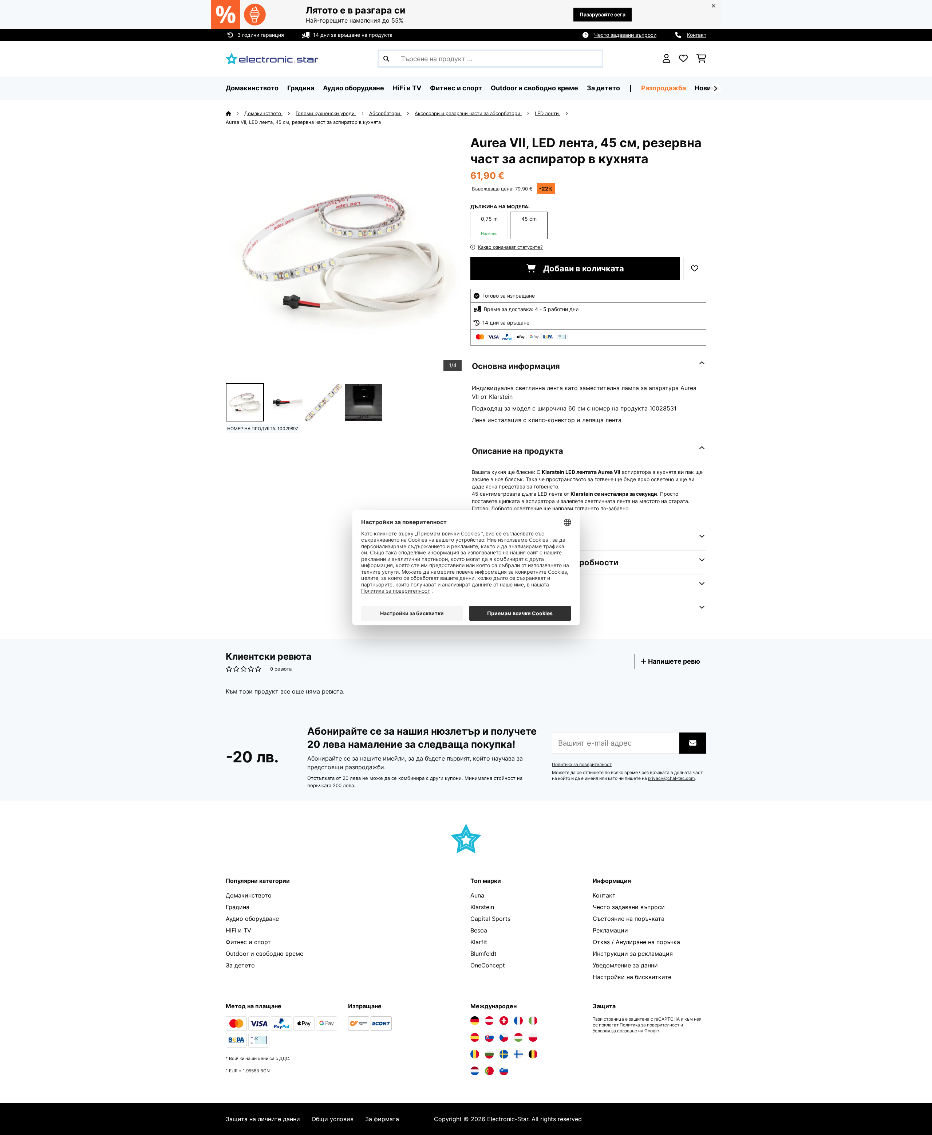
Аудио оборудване (252, 918)
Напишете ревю (673, 661)
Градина (237, 907)
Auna (477, 895)
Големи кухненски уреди (326, 113)
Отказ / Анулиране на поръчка (636, 942)
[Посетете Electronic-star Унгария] (518, 1037)
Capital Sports (490, 918)
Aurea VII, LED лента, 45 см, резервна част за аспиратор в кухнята (303, 122)
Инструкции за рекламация (633, 953)
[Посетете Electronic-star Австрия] (489, 1020)
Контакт (696, 35)
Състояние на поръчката (628, 918)
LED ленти (547, 113)
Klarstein (482, 907)
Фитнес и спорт (248, 942)
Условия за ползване (615, 1030)
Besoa (478, 930)
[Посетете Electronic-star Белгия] (533, 1054)
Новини (707, 88)
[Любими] (683, 58)
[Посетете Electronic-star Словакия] (489, 1037)
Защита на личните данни (263, 1119)
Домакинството (263, 113)
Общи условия (333, 1119)
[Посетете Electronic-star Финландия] (518, 1054)
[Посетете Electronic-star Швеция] (503, 1054)
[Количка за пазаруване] (701, 58)
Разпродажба (663, 88)
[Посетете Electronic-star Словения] (503, 1071)
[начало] (235, 113)
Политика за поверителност (582, 764)
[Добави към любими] (694, 268)
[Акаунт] (666, 58)
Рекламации (610, 930)
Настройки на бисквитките (632, 977)
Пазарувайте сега (602, 14)
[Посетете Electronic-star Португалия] (489, 1071)
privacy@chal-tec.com (671, 778)
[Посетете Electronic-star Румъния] (474, 1054)
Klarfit (478, 942)
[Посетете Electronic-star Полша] (533, 1037)
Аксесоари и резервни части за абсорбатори (468, 113)
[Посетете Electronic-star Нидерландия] (474, 1071)
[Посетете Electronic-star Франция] (518, 1020)
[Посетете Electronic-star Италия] (533, 1020)
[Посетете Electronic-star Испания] (474, 1037)
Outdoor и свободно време (264, 953)
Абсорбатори (385, 113)
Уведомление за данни (625, 965)
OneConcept (487, 965)
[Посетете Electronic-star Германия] (474, 1020)
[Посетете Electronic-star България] (489, 1054)
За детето (240, 965)
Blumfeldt (483, 953)
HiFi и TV (238, 930)
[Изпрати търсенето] (386, 58)
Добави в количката (582, 268)
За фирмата (382, 1119)
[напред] (715, 88)
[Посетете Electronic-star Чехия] (503, 1037)
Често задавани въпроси (625, 35)
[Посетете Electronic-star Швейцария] (503, 1020)
